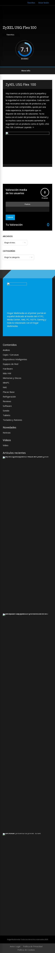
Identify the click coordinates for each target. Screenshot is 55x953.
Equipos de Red (10, 364)
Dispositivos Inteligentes (15, 359)
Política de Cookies (26, 949)
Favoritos (31, 3)
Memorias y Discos (12, 378)
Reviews (7, 401)
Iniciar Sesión (43, 3)
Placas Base (9, 392)
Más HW (7, 373)
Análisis (6, 350)
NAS (5, 387)
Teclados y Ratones (12, 419)
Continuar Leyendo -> (24, 127)
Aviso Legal (15, 946)
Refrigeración (9, 396)
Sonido (6, 410)
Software (7, 405)
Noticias (7, 432)
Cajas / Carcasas (11, 354)
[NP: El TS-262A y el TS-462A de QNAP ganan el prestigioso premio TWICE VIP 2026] (26, 456)
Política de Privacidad (32, 946)
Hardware (8, 368)
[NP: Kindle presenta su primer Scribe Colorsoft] (26, 833)
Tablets (6, 415)
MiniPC (6, 382)
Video (5, 445)
